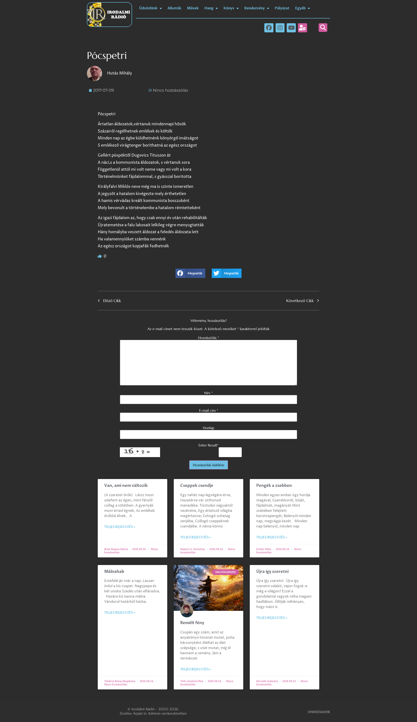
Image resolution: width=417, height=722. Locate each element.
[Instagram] (280, 27)
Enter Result (208, 445)
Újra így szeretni (272, 571)
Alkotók (174, 8)
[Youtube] (291, 27)
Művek (193, 8)
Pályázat (282, 8)
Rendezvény (254, 8)
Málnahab (114, 571)
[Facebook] (268, 27)
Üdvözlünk (148, 8)
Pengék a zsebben (274, 485)
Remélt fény (192, 623)
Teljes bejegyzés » (119, 527)
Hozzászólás (208, 337)
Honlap (208, 428)
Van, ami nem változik (126, 485)
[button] (323, 27)
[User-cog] (302, 27)
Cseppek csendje (196, 485)
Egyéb (300, 8)
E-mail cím (208, 410)
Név (208, 393)
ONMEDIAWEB (319, 712)
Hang (208, 8)
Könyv (228, 8)
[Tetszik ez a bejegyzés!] (100, 256)
